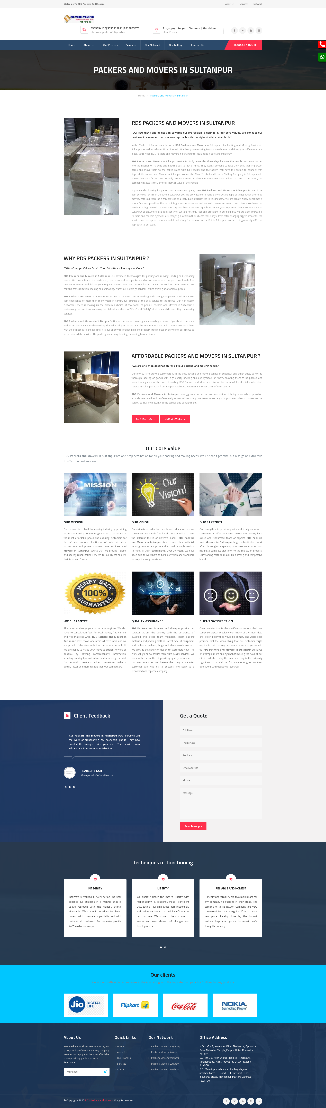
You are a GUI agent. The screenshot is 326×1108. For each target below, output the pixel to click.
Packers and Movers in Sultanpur (169, 95)
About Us (89, 45)
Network (257, 4)
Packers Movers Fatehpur (165, 1069)
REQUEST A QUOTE (245, 44)
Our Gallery (175, 45)
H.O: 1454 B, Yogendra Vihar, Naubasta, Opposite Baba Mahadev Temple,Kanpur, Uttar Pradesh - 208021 (228, 1050)
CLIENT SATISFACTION (216, 621)
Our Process (110, 45)
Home (71, 45)
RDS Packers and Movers (99, 1100)
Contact (121, 1069)
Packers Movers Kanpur (164, 1052)
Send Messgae (193, 826)
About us (229, 4)
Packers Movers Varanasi (165, 1058)
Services (244, 4)
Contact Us (197, 45)
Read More (69, 1062)
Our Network (152, 45)
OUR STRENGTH (211, 522)
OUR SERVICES (174, 419)
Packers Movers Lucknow (165, 1063)
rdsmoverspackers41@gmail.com (109, 32)
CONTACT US (144, 419)
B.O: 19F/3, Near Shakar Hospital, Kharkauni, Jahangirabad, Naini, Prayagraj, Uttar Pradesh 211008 (225, 1061)
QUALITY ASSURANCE (147, 621)
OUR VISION (140, 522)
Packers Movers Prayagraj (165, 1046)
